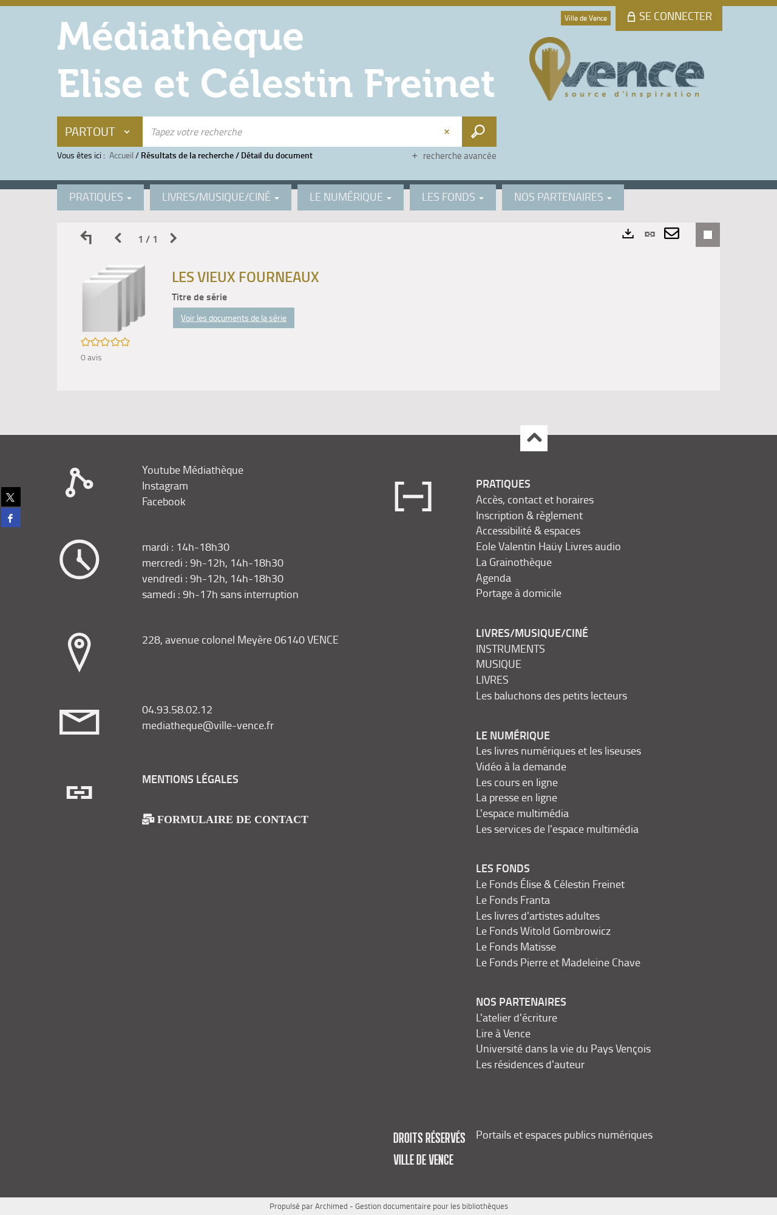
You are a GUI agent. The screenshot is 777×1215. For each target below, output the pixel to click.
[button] (114, 297)
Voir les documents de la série (234, 317)
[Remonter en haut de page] (534, 438)
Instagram (165, 485)
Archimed (331, 1205)
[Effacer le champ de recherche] (448, 131)
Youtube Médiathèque (192, 469)
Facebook (164, 501)
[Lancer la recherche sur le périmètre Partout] (479, 131)
